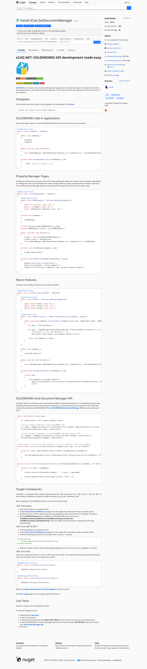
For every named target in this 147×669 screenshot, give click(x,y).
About (60, 660)
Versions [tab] (72, 50)
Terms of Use (69, 660)
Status (58, 643)
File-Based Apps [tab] (78, 39)
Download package (114, 56)
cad (107, 95)
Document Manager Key (33, 624)
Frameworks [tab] (34, 50)
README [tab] (22, 50)
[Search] (129, 8)
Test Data (35, 615)
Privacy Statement (104, 660)
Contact (20, 643)
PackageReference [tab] (36, 39)
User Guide (24, 594)
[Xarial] (106, 87)
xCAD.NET (20, 88)
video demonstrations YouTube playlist (40, 589)
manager (119, 98)
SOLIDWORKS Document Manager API (67, 408)
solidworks (115, 95)
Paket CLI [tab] (54, 39)
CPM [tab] (46, 39)
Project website (113, 44)
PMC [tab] (26, 39)
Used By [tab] (61, 50)
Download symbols (114, 60)
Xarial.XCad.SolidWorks (34, 511)
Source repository (114, 48)
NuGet (71, 104)
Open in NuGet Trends (115, 71)
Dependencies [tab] (48, 50)
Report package (113, 75)
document (110, 98)
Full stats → (127, 18)
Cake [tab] (87, 39)
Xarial (111, 87)
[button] (97, 42)
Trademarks (117, 660)
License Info (111, 52)
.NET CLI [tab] (19, 39)
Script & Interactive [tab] (65, 39)
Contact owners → (124, 82)
